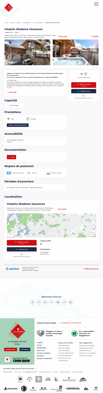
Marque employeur (65, 371)
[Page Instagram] (32, 302)
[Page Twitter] (51, 302)
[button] (27, 52)
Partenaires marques (44, 371)
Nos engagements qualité (30, 371)
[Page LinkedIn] (70, 302)
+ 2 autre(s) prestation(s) (83, 77)
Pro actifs (55, 371)
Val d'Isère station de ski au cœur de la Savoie (18, 368)
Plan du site (17, 371)
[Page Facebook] (38, 302)
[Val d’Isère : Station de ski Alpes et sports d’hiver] (7, 6)
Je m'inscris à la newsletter (71, 323)
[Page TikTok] (45, 302)
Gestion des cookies (77, 371)
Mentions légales (7, 371)
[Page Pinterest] (64, 302)
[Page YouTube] (57, 302)
